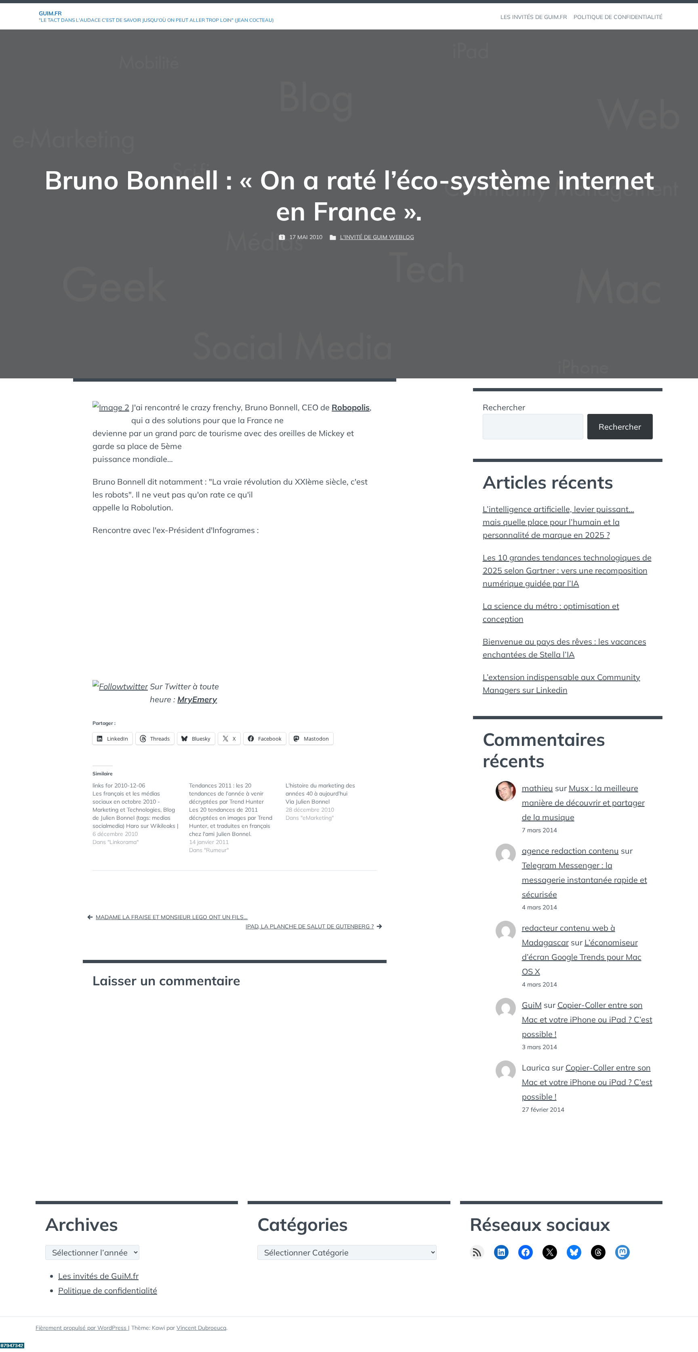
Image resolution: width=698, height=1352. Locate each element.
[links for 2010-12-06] (141, 813)
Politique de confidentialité (107, 1290)
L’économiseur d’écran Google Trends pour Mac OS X (581, 956)
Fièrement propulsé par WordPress (82, 1327)
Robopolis (351, 407)
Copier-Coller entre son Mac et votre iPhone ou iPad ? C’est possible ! (587, 1019)
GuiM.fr (50, 13)
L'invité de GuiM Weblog (377, 237)
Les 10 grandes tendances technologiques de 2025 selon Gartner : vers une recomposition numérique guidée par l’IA (567, 570)
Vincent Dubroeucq (201, 1327)
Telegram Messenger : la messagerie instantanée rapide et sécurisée (584, 879)
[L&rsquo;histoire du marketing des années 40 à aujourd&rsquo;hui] (334, 801)
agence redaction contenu (570, 851)
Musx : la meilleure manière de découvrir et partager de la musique (583, 802)
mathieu (537, 788)
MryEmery (197, 699)
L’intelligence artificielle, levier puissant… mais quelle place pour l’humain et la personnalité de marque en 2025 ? (558, 522)
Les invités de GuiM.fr (98, 1276)
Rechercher (504, 407)
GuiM (532, 1005)
